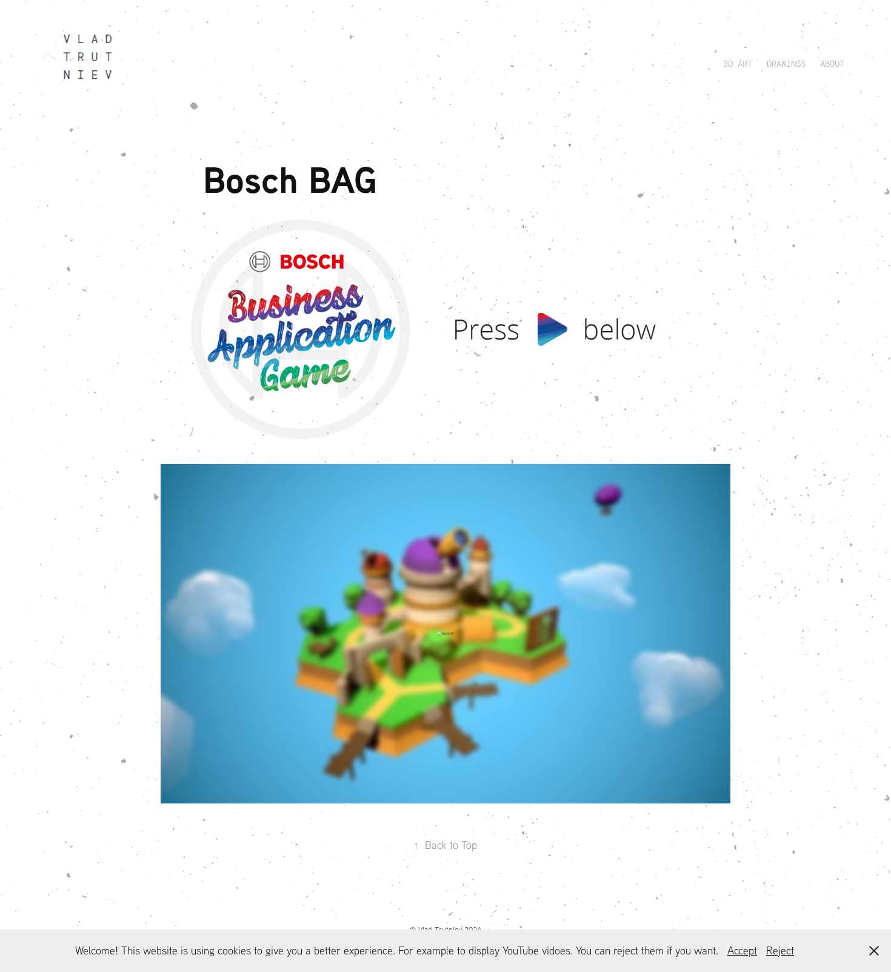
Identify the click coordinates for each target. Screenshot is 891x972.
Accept (742, 950)
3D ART (737, 63)
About (832, 63)
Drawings (786, 63)
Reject (780, 950)
